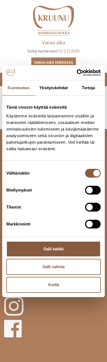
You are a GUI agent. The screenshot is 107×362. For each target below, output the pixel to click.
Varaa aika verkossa (53, 62)
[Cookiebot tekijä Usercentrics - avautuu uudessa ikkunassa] (77, 72)
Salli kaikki (53, 249)
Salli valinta (53, 266)
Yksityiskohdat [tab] (53, 87)
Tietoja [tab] (88, 87)
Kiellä (53, 284)
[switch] (93, 190)
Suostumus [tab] (18, 87)
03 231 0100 (69, 51)
